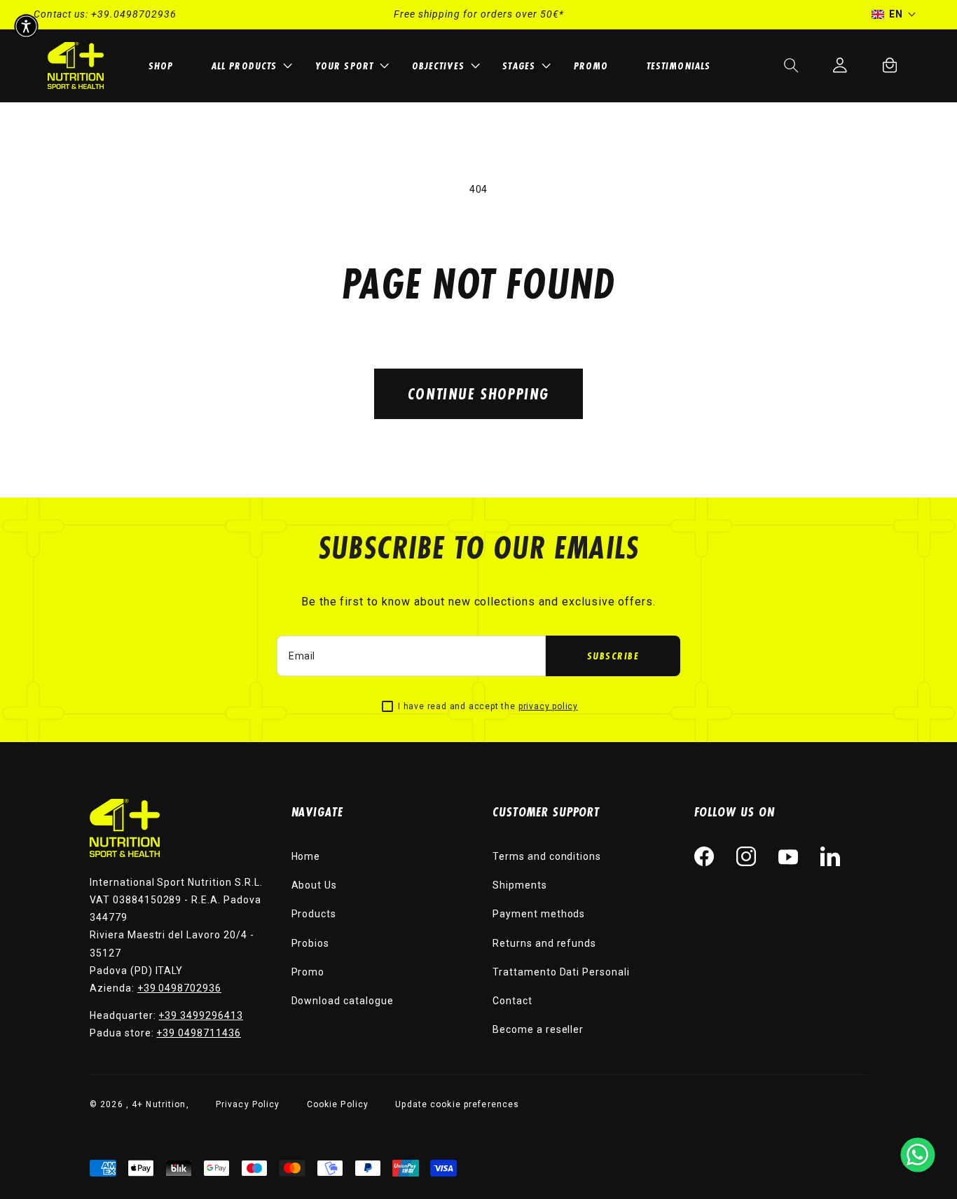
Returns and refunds (544, 943)
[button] (249, 65)
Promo (308, 972)
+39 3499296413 (200, 1015)
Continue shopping (478, 393)
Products (314, 913)
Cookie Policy (338, 1104)
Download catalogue (342, 1000)
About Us (314, 885)
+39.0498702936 (134, 14)
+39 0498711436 (198, 1033)
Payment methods (539, 913)
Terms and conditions (547, 856)
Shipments (520, 885)
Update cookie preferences (457, 1104)
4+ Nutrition (159, 1104)
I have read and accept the (488, 706)
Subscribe (613, 655)
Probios (310, 943)
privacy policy (548, 706)
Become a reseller (538, 1029)
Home (306, 856)
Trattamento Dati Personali (561, 972)
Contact (512, 1000)
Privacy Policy (248, 1104)
